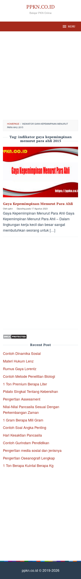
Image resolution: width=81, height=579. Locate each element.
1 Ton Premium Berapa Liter (25, 383)
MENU (71, 26)
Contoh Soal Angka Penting (24, 427)
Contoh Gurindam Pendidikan (26, 442)
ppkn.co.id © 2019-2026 (40, 570)
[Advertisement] (40, 75)
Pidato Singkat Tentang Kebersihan (30, 391)
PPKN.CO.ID (40, 6)
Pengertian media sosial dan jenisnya (32, 450)
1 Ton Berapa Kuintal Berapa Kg (28, 465)
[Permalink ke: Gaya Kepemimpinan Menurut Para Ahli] (40, 173)
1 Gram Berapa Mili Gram (23, 419)
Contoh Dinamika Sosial (22, 353)
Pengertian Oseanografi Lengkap (29, 457)
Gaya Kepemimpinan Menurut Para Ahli (38, 203)
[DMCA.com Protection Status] (15, 335)
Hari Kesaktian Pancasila (22, 435)
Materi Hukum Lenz (18, 360)
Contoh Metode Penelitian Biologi (29, 376)
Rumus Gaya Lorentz (19, 368)
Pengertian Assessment (21, 398)
